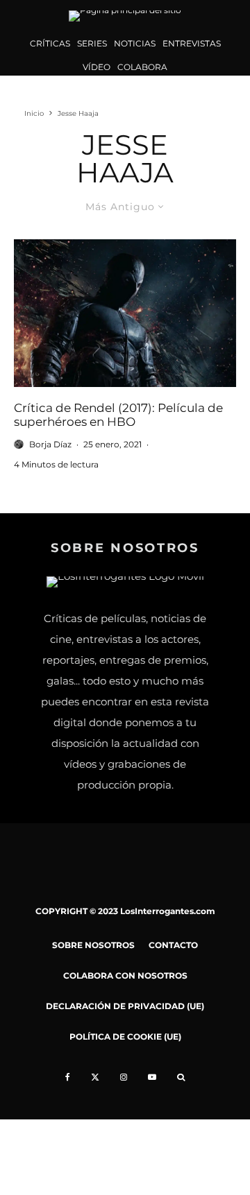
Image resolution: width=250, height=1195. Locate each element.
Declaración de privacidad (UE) (125, 1006)
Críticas (50, 43)
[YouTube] (152, 1077)
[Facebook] (68, 1077)
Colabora (142, 67)
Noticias (135, 43)
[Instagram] (124, 1077)
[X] (95, 1077)
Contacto (173, 945)
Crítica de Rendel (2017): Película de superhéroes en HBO (118, 415)
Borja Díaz (50, 444)
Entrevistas (191, 43)
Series (92, 43)
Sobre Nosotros (93, 945)
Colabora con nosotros (125, 975)
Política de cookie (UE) (125, 1036)
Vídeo (96, 67)
